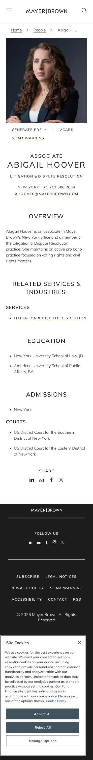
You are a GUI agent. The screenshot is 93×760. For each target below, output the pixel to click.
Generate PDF (27, 130)
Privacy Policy (27, 588)
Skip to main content (24, 4)
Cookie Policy (56, 701)
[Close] (79, 642)
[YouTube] (39, 542)
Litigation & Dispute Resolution (50, 318)
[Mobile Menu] (9, 11)
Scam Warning (28, 138)
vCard (67, 129)
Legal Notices (61, 576)
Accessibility (27, 599)
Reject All (43, 727)
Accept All (43, 714)
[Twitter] (61, 481)
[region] (43, 695)
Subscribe (27, 576)
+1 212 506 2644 (59, 187)
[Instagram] (55, 542)
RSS (77, 599)
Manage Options (43, 741)
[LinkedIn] (32, 481)
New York (28, 187)
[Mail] (41, 480)
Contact (57, 599)
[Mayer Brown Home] (46, 11)
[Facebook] (51, 481)
